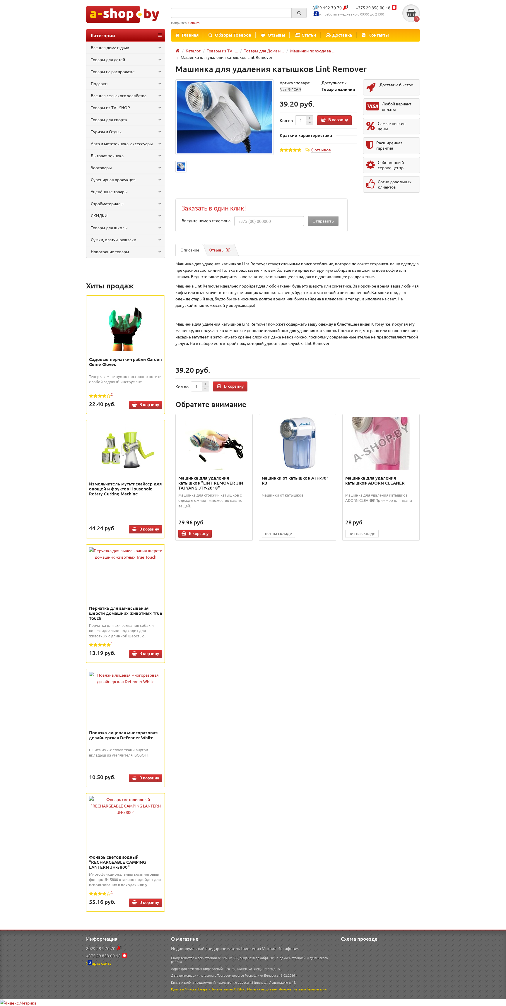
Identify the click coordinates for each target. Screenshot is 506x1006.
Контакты (378, 35)
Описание (189, 249)
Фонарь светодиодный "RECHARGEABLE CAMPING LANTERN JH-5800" (117, 862)
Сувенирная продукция (113, 179)
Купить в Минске (183, 989)
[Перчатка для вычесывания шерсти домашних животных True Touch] (125, 553)
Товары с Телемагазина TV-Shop (221, 989)
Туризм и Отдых (106, 131)
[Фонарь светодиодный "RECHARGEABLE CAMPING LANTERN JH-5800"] (125, 805)
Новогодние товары (110, 251)
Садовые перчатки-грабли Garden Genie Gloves (125, 361)
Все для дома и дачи (110, 47)
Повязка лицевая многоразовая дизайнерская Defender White (123, 735)
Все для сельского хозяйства (118, 95)
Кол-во (286, 120)
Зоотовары (101, 167)
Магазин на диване (262, 989)
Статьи (309, 35)
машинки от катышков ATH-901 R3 (295, 480)
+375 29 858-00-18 (373, 7)
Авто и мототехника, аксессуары (122, 143)
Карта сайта (100, 963)
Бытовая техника (107, 155)
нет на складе (278, 533)
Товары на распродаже (113, 71)
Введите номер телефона (206, 220)
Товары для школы (109, 227)
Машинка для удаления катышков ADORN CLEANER (375, 480)
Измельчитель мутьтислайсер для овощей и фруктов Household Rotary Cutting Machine (125, 489)
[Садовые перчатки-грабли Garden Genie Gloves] (125, 324)
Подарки (99, 83)
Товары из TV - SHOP (110, 107)
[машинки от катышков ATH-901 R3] (298, 443)
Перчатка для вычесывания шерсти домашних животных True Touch (125, 613)
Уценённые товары (109, 191)
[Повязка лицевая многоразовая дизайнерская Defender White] (125, 678)
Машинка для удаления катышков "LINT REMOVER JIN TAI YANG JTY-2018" (210, 483)
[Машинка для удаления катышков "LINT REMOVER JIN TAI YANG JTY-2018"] (214, 443)
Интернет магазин (292, 989)
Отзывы (276, 35)
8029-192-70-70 (327, 7)
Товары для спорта (109, 119)
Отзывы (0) (220, 249)
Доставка (342, 35)
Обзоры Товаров (233, 35)
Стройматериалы (107, 203)
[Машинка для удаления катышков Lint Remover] (224, 117)
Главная (190, 35)
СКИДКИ (99, 215)
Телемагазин (316, 989)
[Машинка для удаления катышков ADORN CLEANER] (381, 443)
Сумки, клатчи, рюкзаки (113, 239)
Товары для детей (108, 59)
